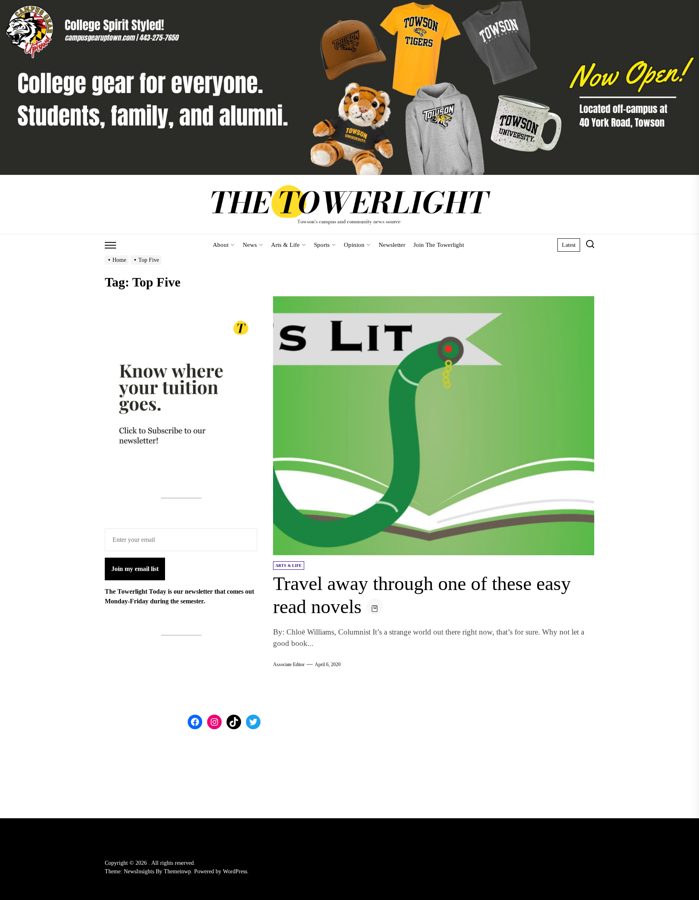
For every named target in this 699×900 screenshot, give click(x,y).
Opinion (354, 245)
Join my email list (135, 568)
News (250, 245)
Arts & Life (285, 245)
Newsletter (392, 245)
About (221, 245)
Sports (322, 245)
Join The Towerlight (438, 245)
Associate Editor (289, 664)
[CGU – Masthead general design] (349, 4)
